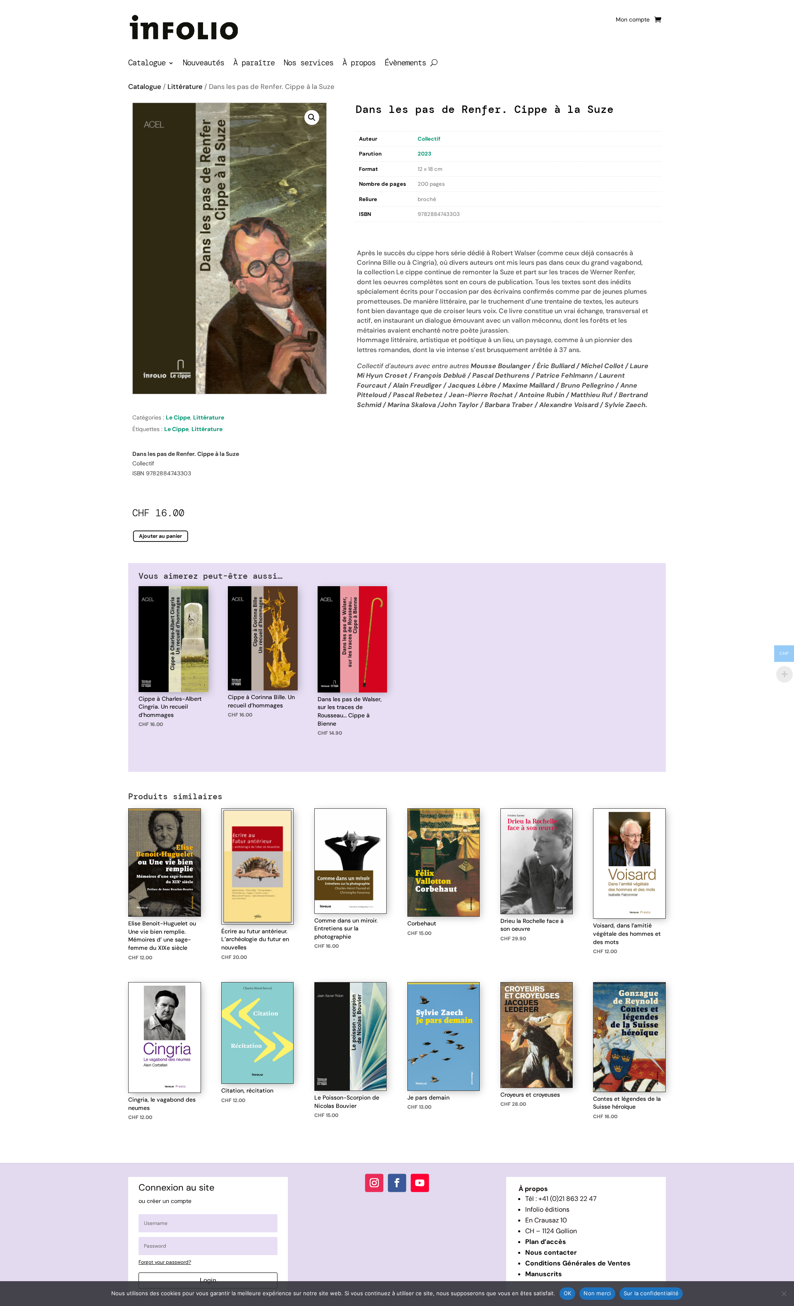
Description (372, 230)
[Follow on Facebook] (397, 1183)
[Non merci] (784, 1293)
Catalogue (146, 64)
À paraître (254, 64)
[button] (311, 117)
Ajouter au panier (160, 536)
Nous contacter (551, 1252)
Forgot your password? (165, 1262)
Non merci (597, 1293)
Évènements (405, 64)
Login (208, 1280)
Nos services (308, 64)
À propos (358, 64)
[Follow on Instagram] (374, 1183)
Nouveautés (203, 64)
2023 (424, 153)
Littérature (185, 86)
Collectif (429, 138)
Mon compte (633, 20)
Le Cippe (178, 417)
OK (568, 1293)
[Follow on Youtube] (420, 1183)
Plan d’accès (545, 1241)
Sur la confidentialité (651, 1293)
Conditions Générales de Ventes (578, 1263)
